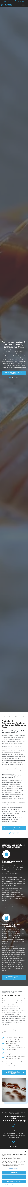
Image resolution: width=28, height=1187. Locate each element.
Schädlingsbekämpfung (8, 716)
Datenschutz (15, 1184)
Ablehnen (14, 1177)
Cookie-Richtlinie (8, 1184)
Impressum (21, 1184)
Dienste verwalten (13, 1168)
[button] (25, 1151)
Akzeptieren (14, 1172)
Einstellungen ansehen (14, 1181)
